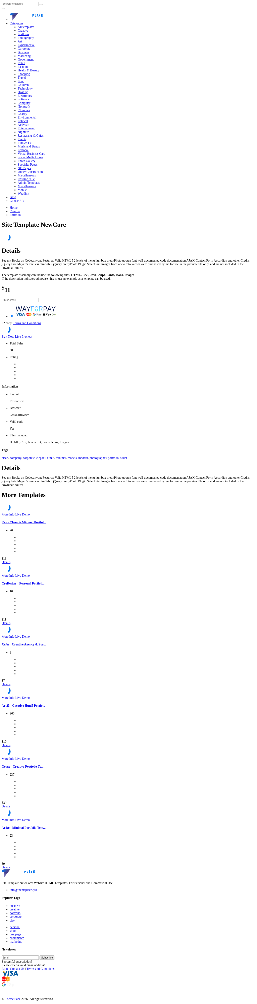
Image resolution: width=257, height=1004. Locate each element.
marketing (16, 941)
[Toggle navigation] (3, 8)
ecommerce (17, 938)
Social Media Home (30, 157)
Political (23, 121)
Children (23, 85)
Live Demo (22, 514)
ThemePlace (12, 999)
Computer (24, 103)
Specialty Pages (28, 164)
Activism (23, 124)
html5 (50, 458)
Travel (22, 77)
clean (5, 458)
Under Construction (30, 171)
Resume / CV (26, 179)
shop (13, 930)
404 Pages (24, 168)
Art (20, 41)
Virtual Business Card (31, 153)
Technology (25, 88)
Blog (13, 197)
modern (83, 458)
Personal (23, 150)
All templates (26, 27)
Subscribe (47, 957)
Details (6, 562)
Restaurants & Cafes (31, 135)
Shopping (24, 74)
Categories (16, 23)
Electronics (25, 95)
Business (23, 52)
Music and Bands (29, 146)
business (15, 905)
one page (15, 934)
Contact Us (17, 200)
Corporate (24, 48)
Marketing (24, 56)
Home (13, 207)
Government (26, 59)
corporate (29, 458)
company (15, 458)
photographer (98, 458)
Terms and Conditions (27, 323)
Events (22, 139)
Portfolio (23, 34)
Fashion (23, 66)
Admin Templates (29, 182)
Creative (23, 30)
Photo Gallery (26, 161)
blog (12, 920)
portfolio (113, 458)
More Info (8, 514)
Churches (24, 110)
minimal (61, 458)
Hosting (23, 92)
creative (14, 909)
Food (21, 81)
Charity (22, 113)
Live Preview (23, 336)
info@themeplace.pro (23, 890)
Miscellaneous (27, 175)
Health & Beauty (28, 70)
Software (23, 99)
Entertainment (26, 128)
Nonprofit (24, 106)
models (72, 458)
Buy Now (8, 336)
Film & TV (25, 142)
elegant (40, 458)
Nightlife (23, 132)
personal (15, 927)
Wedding (23, 193)
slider (123, 458)
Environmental (27, 117)
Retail (21, 63)
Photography (26, 37)
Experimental (26, 45)
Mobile (22, 190)
